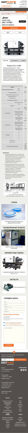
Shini (20, 401)
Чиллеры (22, 13)
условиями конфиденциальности (15, 323)
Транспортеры (7, 407)
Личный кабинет (23, 367)
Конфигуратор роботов (20, 424)
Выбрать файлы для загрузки (11, 314)
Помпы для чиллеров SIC (19, 287)
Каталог (3, 13)
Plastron (20, 404)
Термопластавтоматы (8, 401)
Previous (1, 287)
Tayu (20, 407)
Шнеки (7, 409)
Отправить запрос (6, 6)
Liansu (20, 409)
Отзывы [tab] (23, 60)
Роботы (8, 405)
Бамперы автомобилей (7, 417)
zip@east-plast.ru (5, 387)
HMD (20, 402)
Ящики (7, 422)
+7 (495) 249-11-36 (23, 4)
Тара (8, 427)
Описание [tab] (5, 60)
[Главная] (7, 363)
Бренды (20, 398)
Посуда (7, 424)
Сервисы (20, 414)
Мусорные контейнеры (7, 419)
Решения (8, 414)
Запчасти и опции (8, 410)
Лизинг (20, 420)
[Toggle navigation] (2, 9)
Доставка (20, 419)
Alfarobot (20, 406)
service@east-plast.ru (6, 386)
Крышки (8, 425)
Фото (20, 32)
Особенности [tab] (14, 60)
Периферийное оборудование (13, 13)
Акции (20, 417)
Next (26, 287)
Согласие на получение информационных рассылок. (14, 325)
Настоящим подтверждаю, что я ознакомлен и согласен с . (13, 323)
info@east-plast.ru (23, 6)
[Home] (8, 2)
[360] (8, 33)
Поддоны (8, 421)
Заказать (14, 28)
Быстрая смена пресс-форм (8, 413)
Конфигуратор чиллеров (20, 425)
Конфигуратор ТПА (20, 422)
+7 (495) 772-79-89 (23, 2)
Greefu (20, 411)
